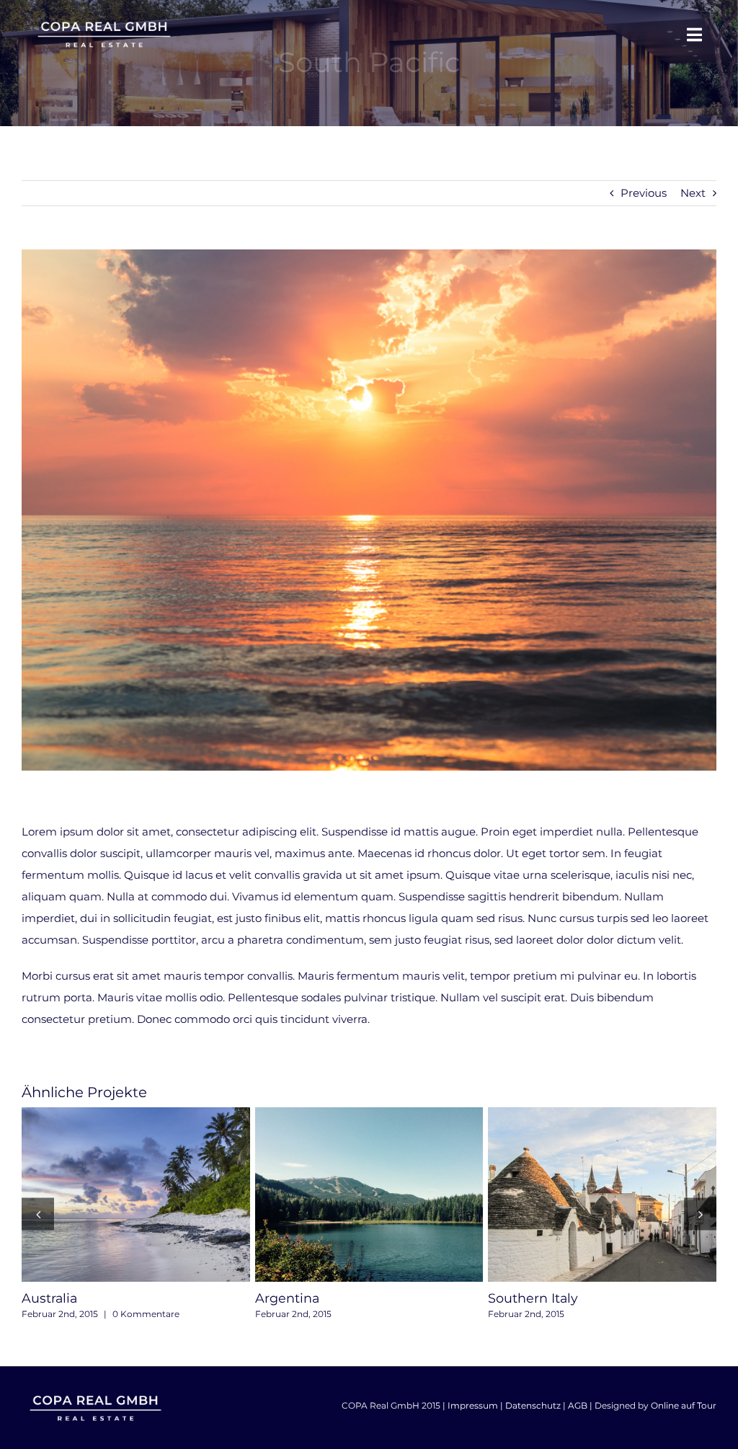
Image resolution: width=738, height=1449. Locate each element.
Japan (343, 1194)
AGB (577, 1405)
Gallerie (162, 1194)
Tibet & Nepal (576, 1194)
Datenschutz (533, 1405)
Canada (109, 1194)
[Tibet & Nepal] (603, 1194)
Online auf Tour (683, 1405)
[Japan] (369, 1194)
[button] (38, 1213)
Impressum (473, 1405)
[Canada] (136, 1194)
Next (693, 193)
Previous (644, 193)
